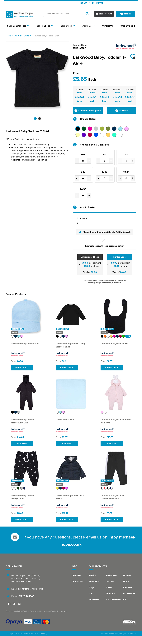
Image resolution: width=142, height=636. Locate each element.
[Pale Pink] (126, 129)
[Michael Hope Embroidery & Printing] (19, 15)
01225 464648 (26, 596)
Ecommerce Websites (109, 633)
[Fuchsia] (90, 129)
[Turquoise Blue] (114, 135)
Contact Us (77, 581)
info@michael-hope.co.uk (30, 588)
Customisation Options (89, 110)
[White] (120, 135)
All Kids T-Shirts (22, 35)
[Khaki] (108, 129)
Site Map (64, 611)
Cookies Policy (28, 611)
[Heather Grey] (96, 129)
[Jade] (102, 129)
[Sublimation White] (102, 135)
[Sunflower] (108, 135)
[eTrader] (129, 622)
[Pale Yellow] (78, 135)
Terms (8, 611)
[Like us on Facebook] (9, 604)
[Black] (78, 129)
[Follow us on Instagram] (19, 604)
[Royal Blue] (96, 135)
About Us (76, 575)
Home (8, 35)
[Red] (90, 135)
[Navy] (114, 129)
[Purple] (84, 135)
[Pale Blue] (120, 129)
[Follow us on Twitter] (14, 604)
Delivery (123, 110)
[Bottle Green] (84, 129)
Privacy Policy (17, 611)
